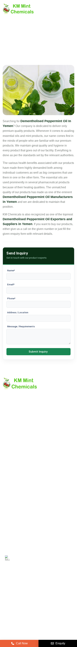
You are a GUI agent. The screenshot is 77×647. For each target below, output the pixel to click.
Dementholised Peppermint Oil (22, 505)
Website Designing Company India (38, 632)
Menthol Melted (12, 499)
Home (6, 432)
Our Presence (11, 457)
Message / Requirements (21, 326)
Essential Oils (11, 511)
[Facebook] (24, 609)
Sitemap (8, 451)
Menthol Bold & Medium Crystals (23, 493)
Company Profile (13, 438)
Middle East (12, 597)
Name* (11, 270)
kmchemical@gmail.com (36, 542)
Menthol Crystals (13, 480)
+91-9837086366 (27, 530)
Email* (11, 284)
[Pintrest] (6, 609)
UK (24, 586)
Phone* (11, 298)
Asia (28, 597)
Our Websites (11, 463)
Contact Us (10, 445)
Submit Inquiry (38, 351)
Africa (42, 597)
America (10, 586)
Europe (37, 586)
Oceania (57, 597)
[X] (15, 609)
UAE (51, 586)
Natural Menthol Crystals (18, 486)
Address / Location (17, 312)
